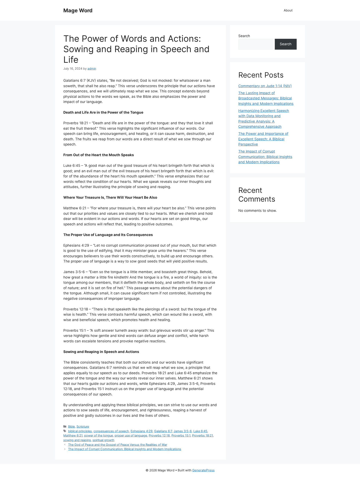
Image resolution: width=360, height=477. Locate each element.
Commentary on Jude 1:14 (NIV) (265, 86)
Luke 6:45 (200, 431)
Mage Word (77, 10)
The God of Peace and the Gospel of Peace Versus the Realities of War (117, 444)
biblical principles (80, 431)
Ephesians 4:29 (141, 431)
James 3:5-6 (183, 431)
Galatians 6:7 (163, 431)
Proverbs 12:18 (159, 435)
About (288, 10)
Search (244, 36)
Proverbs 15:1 (180, 435)
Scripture (82, 426)
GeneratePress (203, 470)
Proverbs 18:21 (202, 435)
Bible (71, 426)
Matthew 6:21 (72, 435)
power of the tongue (98, 435)
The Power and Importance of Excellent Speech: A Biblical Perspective (263, 139)
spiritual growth (103, 440)
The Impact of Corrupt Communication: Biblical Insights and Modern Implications (124, 449)
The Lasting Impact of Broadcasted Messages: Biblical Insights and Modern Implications (266, 98)
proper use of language (131, 435)
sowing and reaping (77, 440)
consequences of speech (111, 431)
